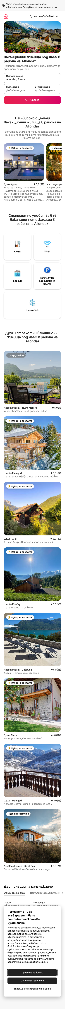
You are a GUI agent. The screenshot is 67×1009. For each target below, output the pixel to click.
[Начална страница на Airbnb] (6, 16)
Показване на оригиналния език (40, 7)
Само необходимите (32, 980)
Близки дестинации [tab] (14, 893)
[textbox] (18, 90)
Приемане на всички (32, 972)
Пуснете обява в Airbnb (44, 16)
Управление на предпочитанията (32, 988)
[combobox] (32, 79)
